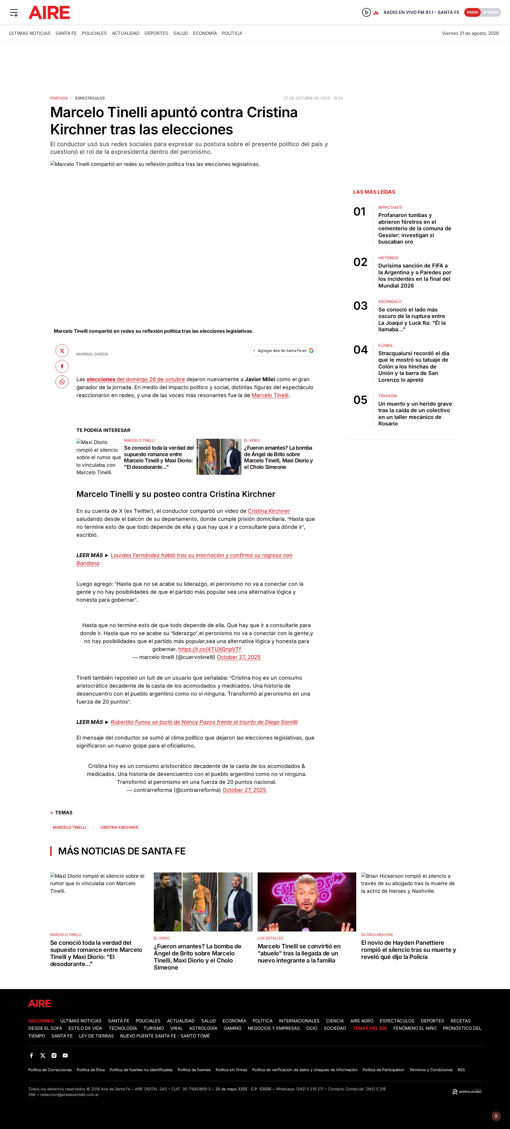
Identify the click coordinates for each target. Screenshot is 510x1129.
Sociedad (335, 1028)
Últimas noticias (29, 33)
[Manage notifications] (496, 1116)
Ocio (311, 1028)
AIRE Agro (361, 1021)
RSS (461, 1070)
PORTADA (59, 98)
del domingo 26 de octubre (136, 379)
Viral (176, 1028)
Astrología (203, 1028)
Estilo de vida (85, 1028)
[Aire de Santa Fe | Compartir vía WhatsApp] (61, 381)
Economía (205, 33)
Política (232, 33)
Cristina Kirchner (269, 511)
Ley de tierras (97, 1036)
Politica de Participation (383, 1070)
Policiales (94, 33)
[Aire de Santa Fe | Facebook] (31, 1056)
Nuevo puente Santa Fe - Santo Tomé (165, 1036)
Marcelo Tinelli (270, 395)
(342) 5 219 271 (309, 1089)
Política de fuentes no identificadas (141, 1070)
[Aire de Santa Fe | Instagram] (54, 1056)
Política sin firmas (231, 1070)
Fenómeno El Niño (415, 1028)
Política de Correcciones (50, 1070)
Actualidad (126, 33)
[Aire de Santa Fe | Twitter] (43, 1056)
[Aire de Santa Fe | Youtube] (65, 1056)
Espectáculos (90, 98)
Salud (180, 33)
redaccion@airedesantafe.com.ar (69, 1094)
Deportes (156, 33)
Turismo (153, 1028)
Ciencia (335, 1021)
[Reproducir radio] (366, 12)
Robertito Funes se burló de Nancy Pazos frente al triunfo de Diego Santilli (204, 722)
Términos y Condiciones (431, 1070)
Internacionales (299, 1021)
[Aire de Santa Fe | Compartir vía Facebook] (61, 366)
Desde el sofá (45, 1028)
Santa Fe (66, 33)
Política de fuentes (194, 1070)
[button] (14, 12)
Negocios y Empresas (274, 1028)
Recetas (461, 1021)
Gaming (232, 1028)
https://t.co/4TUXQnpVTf (209, 649)
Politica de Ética (91, 1070)
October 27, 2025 (239, 657)
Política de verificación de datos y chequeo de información (305, 1070)
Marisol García (92, 354)
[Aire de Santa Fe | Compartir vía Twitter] (61, 350)
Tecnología (123, 1028)
